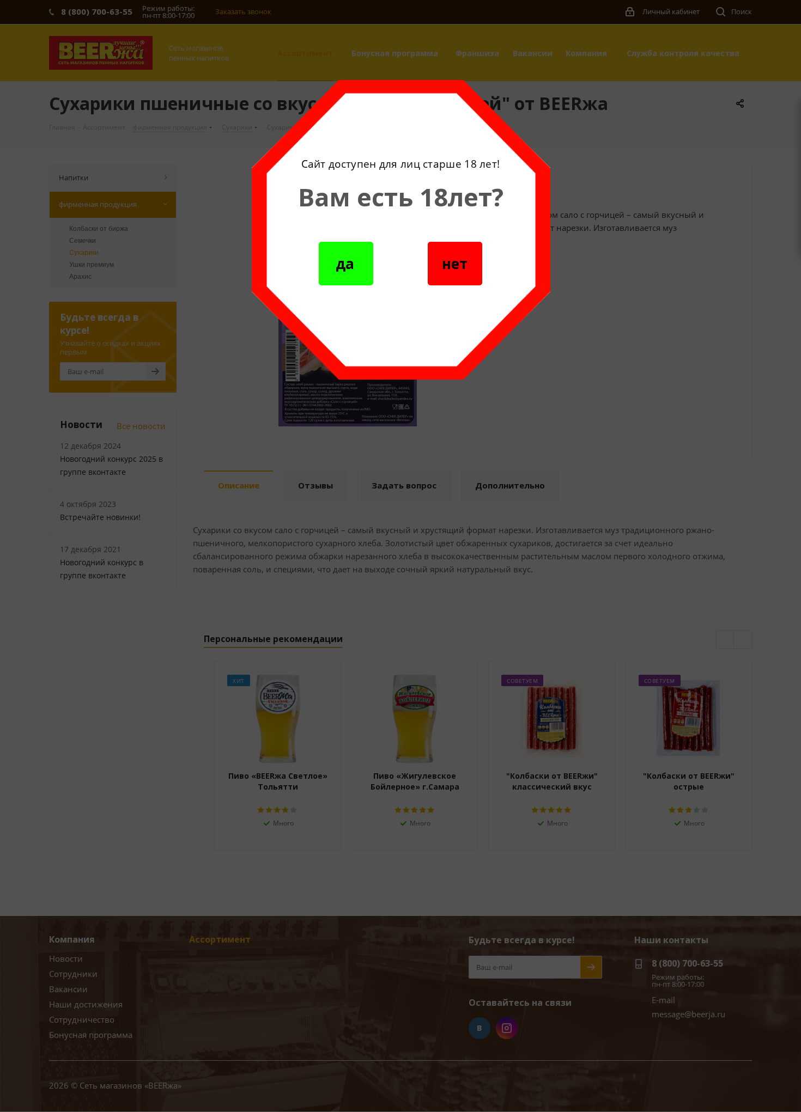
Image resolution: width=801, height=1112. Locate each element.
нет (455, 263)
